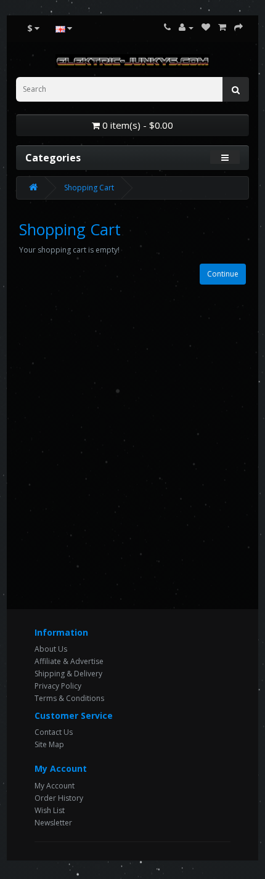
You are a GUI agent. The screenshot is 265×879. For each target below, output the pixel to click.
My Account (55, 785)
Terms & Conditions (69, 698)
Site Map (49, 744)
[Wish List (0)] (206, 27)
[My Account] (186, 27)
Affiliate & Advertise (69, 661)
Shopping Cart (89, 187)
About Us (51, 649)
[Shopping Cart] (222, 27)
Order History (59, 798)
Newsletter (53, 822)
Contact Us (54, 732)
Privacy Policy (58, 686)
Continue (222, 274)
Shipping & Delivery (68, 673)
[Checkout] (238, 27)
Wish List (50, 810)
